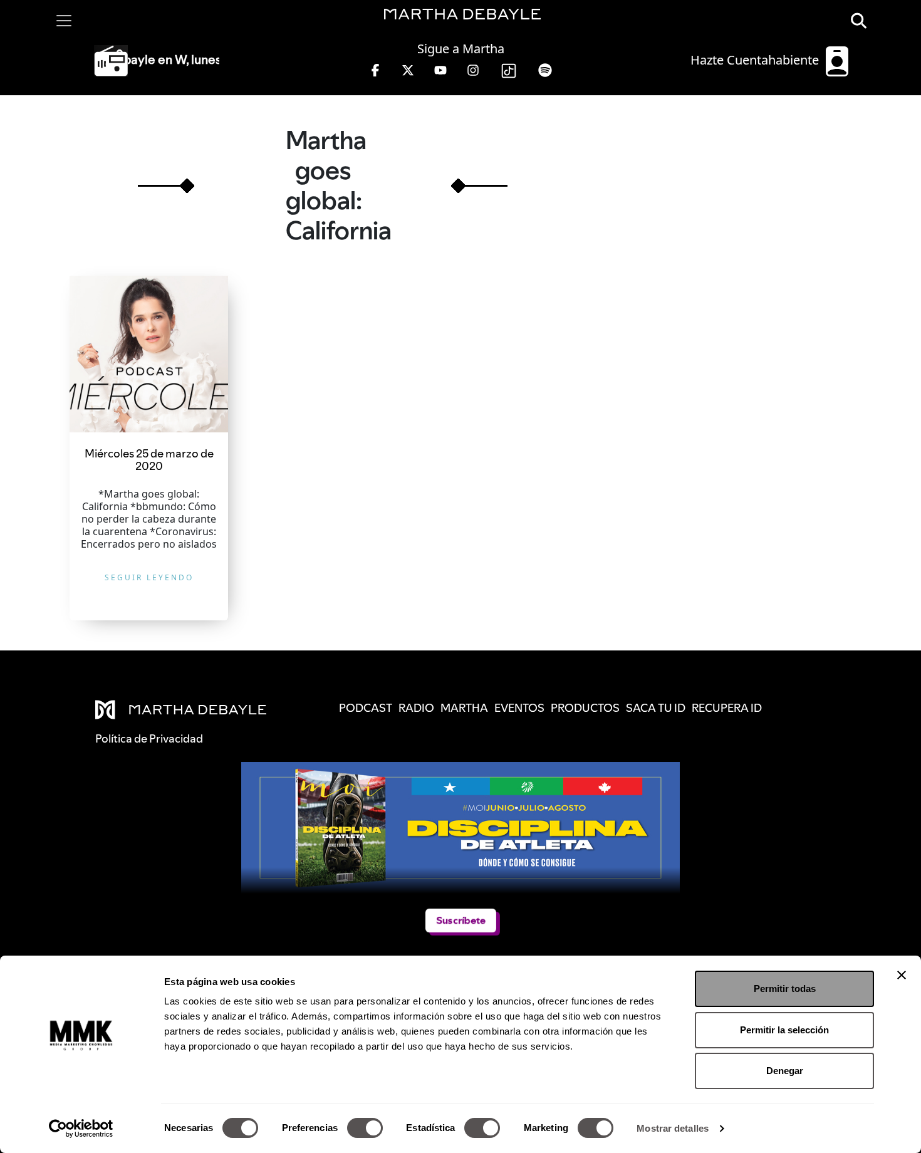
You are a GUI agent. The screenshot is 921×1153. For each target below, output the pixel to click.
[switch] (365, 1128)
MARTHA (464, 707)
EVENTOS (519, 707)
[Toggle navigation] (64, 20)
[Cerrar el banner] (901, 975)
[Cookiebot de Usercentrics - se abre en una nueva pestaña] (81, 1128)
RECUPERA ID (727, 707)
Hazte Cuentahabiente (756, 59)
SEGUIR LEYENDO (149, 577)
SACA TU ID (655, 707)
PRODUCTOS (585, 707)
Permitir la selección (784, 1030)
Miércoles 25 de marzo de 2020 (149, 460)
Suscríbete (461, 920)
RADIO (416, 707)
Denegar (784, 1070)
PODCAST (365, 707)
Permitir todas (785, 988)
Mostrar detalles (673, 1128)
